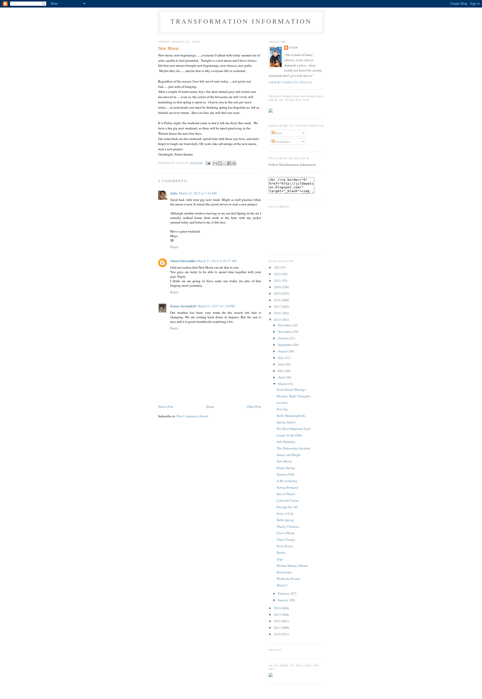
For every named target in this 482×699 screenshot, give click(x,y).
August (283, 351)
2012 (278, 621)
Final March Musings (291, 389)
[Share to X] (224, 163)
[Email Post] (208, 163)
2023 (278, 267)
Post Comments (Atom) (192, 416)
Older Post (254, 406)
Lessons (282, 402)
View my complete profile (290, 82)
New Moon (168, 48)
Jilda (293, 47)
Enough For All (287, 507)
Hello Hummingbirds (291, 415)
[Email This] (214, 163)
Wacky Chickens (288, 526)
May (281, 370)
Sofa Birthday (286, 441)
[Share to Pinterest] (233, 163)
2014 (278, 608)
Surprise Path (285, 474)
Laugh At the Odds (289, 435)
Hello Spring (285, 520)
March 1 (282, 585)
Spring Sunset (286, 422)
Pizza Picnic (285, 546)
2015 (278, 319)
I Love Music (286, 533)
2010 (278, 634)
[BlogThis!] (219, 163)
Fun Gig (282, 409)
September (285, 344)
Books (281, 552)
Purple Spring (286, 467)
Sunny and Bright (289, 454)
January (283, 600)
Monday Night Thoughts (294, 396)
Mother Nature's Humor (292, 565)
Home (210, 406)
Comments (282, 141)
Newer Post (165, 406)
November (285, 331)
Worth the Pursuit (288, 578)
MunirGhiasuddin (183, 260)
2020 (278, 287)
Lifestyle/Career (287, 500)
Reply (174, 247)
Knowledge (284, 572)
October (283, 338)
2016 (278, 313)
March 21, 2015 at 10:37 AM (216, 261)
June (281, 364)
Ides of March (286, 494)
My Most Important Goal (294, 428)
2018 (278, 300)
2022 (278, 274)
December (285, 325)
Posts (278, 133)
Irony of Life (285, 513)
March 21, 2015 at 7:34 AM (198, 193)
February (284, 593)
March (282, 383)
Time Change (286, 539)
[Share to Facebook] (229, 163)
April (282, 377)
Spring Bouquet (287, 487)
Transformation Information (241, 21)
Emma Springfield (183, 305)
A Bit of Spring (287, 481)
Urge (280, 559)
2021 (278, 280)
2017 (278, 306)
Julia (173, 193)
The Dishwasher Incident (293, 448)
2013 (278, 614)
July (281, 357)
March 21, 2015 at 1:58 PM (216, 306)
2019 (278, 293)
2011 (278, 627)
